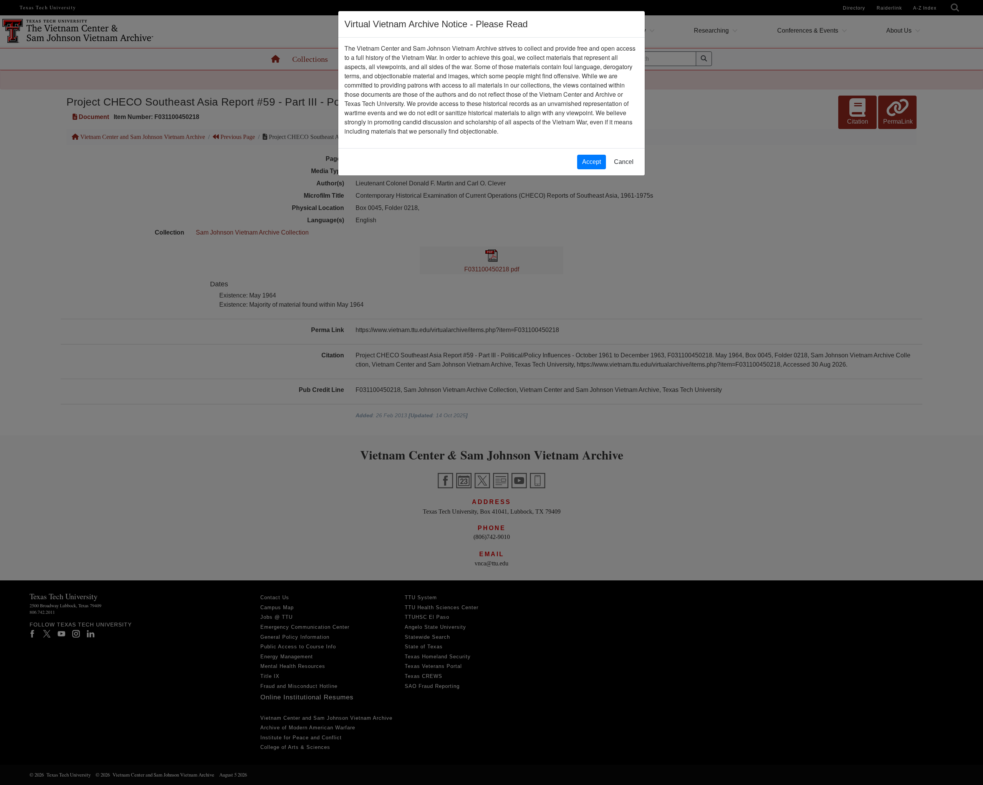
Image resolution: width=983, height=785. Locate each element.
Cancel (624, 162)
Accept (591, 162)
